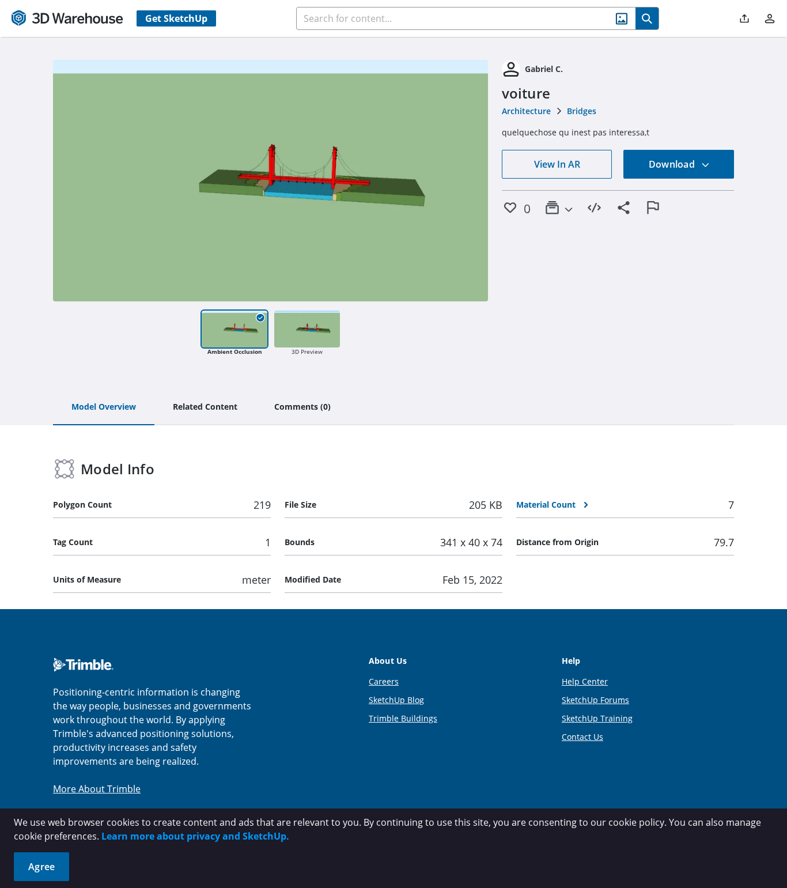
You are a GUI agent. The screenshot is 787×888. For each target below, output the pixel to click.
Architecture (526, 110)
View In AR (557, 164)
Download (673, 164)
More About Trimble (97, 789)
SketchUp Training (597, 718)
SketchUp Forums (595, 699)
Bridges (581, 110)
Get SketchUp (176, 18)
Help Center (585, 681)
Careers (384, 681)
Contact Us (582, 736)
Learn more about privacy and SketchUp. (195, 836)
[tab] (103, 407)
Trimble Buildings (403, 718)
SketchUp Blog (396, 699)
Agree (41, 866)
